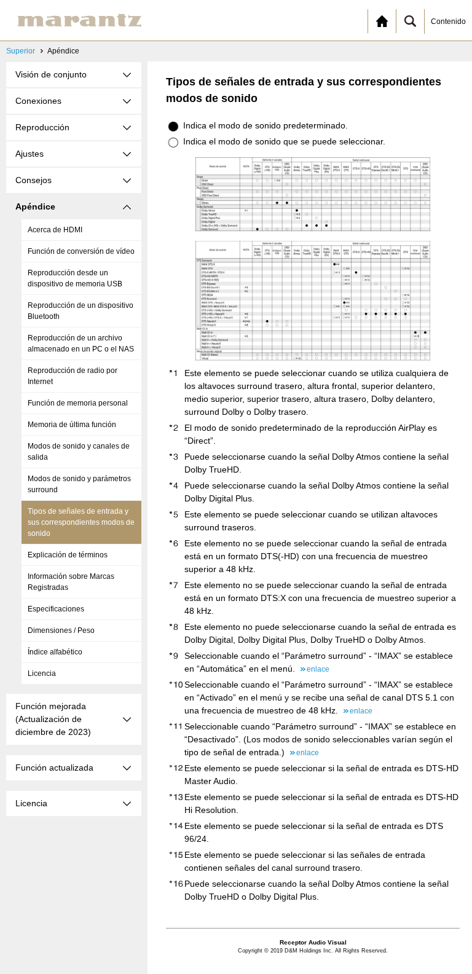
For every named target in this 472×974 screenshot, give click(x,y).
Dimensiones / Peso (61, 630)
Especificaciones (56, 609)
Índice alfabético (55, 652)
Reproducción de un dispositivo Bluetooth (80, 311)
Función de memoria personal (78, 403)
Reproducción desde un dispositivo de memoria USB (75, 278)
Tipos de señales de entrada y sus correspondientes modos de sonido (81, 522)
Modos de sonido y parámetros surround (79, 484)
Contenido (448, 21)
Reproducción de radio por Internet (72, 376)
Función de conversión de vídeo (81, 251)
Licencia (42, 673)
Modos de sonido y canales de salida (79, 451)
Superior (20, 51)
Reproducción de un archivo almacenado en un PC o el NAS (81, 343)
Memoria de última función (72, 424)
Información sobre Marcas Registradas (71, 582)
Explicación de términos (68, 555)
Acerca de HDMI (55, 230)
